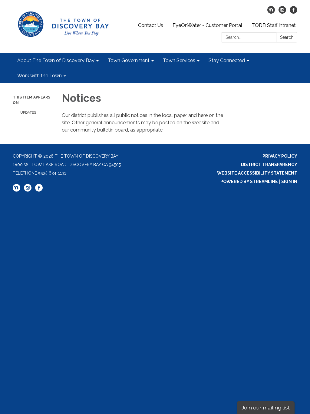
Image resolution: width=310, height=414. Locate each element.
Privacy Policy (279, 156)
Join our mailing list (266, 407)
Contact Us (150, 25)
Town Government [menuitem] (129, 60)
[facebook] (293, 12)
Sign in (289, 181)
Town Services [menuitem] (179, 60)
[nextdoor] (271, 12)
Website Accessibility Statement (257, 173)
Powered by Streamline (249, 181)
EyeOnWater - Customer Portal (207, 25)
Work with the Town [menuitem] (39, 75)
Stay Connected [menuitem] (227, 60)
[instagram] (282, 12)
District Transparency (269, 164)
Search (286, 37)
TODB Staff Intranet (274, 25)
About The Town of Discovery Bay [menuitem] (55, 60)
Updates (28, 112)
